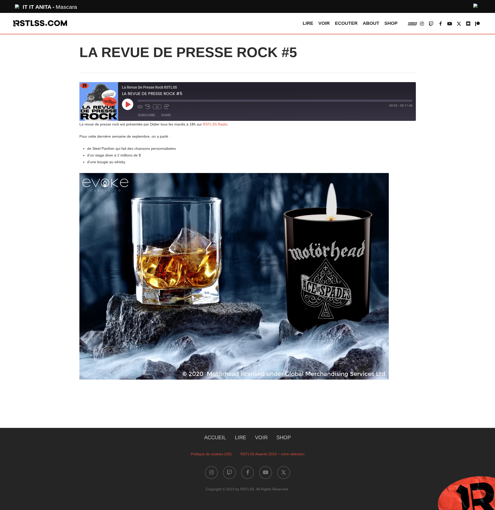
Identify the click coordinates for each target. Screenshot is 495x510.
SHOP (283, 437)
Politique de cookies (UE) (211, 454)
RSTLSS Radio (215, 124)
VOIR (261, 437)
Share (166, 115)
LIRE (240, 437)
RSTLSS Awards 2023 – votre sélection (272, 454)
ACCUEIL (215, 437)
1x (157, 106)
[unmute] (475, 5)
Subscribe (146, 115)
